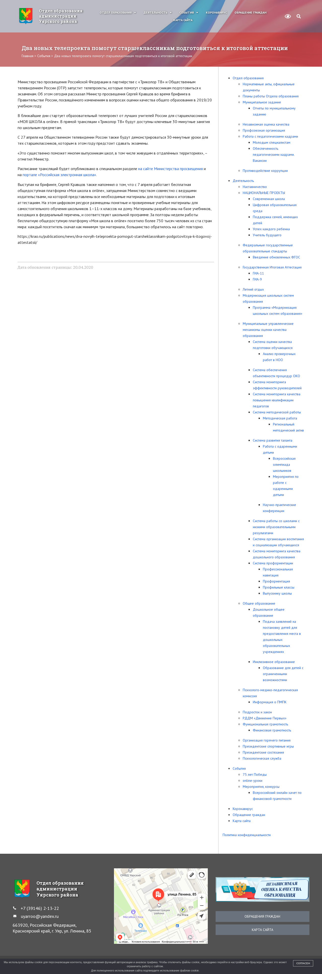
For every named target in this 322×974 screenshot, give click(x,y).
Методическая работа (280, 418)
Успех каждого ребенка (271, 229)
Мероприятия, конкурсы (261, 786)
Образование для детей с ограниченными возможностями (283, 674)
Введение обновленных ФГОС (276, 257)
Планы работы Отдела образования (271, 96)
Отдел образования (116, 12)
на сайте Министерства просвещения (170, 168)
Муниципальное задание (262, 102)
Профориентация (276, 581)
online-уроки (252, 780)
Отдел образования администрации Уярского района (61, 16)
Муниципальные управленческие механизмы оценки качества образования (268, 329)
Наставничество (255, 186)
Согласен (303, 963)
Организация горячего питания (267, 740)
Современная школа (269, 199)
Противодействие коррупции (265, 170)
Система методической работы (277, 412)
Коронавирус (216, 12)
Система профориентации (273, 563)
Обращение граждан (250, 12)
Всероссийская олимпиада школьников (284, 464)
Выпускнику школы (277, 593)
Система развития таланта (272, 440)
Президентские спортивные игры (268, 746)
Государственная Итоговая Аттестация (272, 267)
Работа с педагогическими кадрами (270, 136)
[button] (298, 16)
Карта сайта (182, 20)
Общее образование (259, 603)
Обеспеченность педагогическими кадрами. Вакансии (273, 154)
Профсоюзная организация (264, 130)
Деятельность (155, 12)
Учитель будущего (267, 235)
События (186, 12)
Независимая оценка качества (266, 124)
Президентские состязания (263, 752)
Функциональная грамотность (265, 724)
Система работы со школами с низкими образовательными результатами (276, 527)
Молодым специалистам (271, 142)
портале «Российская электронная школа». (60, 174)
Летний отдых (253, 289)
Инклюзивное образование (274, 661)
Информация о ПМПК (270, 702)
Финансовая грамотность (272, 730)
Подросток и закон (257, 712)
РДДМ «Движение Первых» (265, 718)
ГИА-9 (257, 279)
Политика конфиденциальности (247, 835)
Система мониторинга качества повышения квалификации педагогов (276, 400)
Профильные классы (278, 587)
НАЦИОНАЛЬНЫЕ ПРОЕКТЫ (264, 192)
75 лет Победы (255, 774)
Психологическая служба (262, 758)
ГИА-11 (258, 273)
